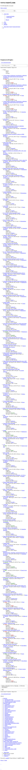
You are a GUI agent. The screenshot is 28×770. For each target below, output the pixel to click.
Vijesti (22, 79)
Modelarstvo (23, 128)
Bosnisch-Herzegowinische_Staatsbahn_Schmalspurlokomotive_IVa (15, 552)
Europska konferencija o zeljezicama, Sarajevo (12, 593)
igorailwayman (7, 595)
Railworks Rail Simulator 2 (8, 459)
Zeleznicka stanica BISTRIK (9, 423)
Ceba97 (6, 176)
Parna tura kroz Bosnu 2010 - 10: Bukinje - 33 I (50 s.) (14, 475)
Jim (5, 513)
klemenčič (6, 143)
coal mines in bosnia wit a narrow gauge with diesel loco (14, 281)
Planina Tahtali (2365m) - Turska (10, 482)
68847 (5, 431)
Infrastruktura (6, 144)
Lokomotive (21, 513)
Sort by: (12, 685)
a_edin (5, 402)
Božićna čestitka (6, 600)
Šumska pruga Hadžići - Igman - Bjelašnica (12, 227)
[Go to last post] (14, 82)
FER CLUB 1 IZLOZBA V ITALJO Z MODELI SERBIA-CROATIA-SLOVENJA (13, 127)
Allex (5, 112)
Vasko (5, 236)
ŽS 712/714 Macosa (7, 561)
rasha (5, 221)
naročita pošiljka (6, 302)
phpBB (7, 758)
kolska (5, 529)
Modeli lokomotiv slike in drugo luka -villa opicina (13, 168)
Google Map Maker (7, 191)
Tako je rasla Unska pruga (8, 496)
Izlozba (4, 430)
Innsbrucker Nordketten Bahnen (9, 652)
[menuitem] (10, 16)
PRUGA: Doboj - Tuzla (8, 220)
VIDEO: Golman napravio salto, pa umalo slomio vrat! (14, 585)
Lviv (4, 444)
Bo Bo (5, 505)
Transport (5, 569)
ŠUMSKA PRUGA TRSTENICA (10, 528)
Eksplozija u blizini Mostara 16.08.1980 (11, 369)
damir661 (6, 331)
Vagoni (22, 120)
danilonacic (6, 354)
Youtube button (6, 543)
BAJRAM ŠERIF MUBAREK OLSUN (11, 630)
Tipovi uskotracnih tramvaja (9, 667)
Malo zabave (5, 198)
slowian (6, 385)
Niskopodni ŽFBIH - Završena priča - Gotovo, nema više (15, 160)
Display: (3, 685)
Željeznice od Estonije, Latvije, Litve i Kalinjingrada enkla (15, 437)
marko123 (6, 303)
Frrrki (5, 193)
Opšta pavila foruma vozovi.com (10, 644)
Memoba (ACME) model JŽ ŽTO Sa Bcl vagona (13, 309)
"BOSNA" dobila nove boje (9, 623)
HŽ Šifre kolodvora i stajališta (9, 519)
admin (5, 79)
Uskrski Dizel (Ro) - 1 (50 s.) (9, 377)
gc (4, 370)
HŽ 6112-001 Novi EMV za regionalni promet (12, 175)
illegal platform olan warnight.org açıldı (11, 94)
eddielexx (6, 461)
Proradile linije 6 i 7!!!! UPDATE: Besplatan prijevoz (14, 273)
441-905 (6, 345)
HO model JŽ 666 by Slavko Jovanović (11, 330)
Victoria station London (8, 401)
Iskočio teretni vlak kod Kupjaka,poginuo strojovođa (14, 408)
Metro (23, 454)
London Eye (5, 468)
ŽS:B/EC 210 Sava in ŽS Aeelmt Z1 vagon (12, 316)
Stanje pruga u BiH (7, 142)
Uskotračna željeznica (7, 355)
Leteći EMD (5, 206)
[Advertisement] (14, 44)
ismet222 (6, 586)
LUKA (5, 128)
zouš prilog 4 (5, 119)
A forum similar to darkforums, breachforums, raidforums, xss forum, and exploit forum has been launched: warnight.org (15, 76)
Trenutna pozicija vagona (8, 288)
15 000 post (5, 504)
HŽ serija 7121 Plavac (7, 183)
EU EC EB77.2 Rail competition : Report (11, 213)
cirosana (6, 161)
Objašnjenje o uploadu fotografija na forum (12, 659)
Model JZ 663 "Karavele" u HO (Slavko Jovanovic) (14, 577)
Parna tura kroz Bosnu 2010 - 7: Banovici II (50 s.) (13, 536)
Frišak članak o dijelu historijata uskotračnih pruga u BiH (15, 361)
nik (5, 310)
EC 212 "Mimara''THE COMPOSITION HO (12, 251)
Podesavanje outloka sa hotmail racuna (11, 615)
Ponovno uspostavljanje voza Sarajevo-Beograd (13, 608)
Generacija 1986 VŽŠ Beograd (9, 235)
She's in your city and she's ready (10, 110)
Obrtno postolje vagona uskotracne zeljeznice (12, 352)
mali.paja (6, 416)
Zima (4, 415)
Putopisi (22, 378)
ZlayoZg (6, 409)
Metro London (6, 452)
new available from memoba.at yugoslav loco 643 (13, 258)
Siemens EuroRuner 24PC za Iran (10, 512)
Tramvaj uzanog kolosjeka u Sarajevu (14, 346)
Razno (22, 200)
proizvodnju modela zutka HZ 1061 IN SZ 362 (13, 337)
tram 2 (5, 253)
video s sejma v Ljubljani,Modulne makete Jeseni (13, 265)
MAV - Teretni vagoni (7, 489)
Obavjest (5, 676)
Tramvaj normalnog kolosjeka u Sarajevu (14, 275)
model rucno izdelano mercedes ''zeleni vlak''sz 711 (13, 295)
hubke (5, 274)
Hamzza (6, 228)
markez (5, 424)
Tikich (5, 438)
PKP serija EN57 (6, 384)
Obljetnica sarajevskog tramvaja (9, 344)
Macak (5, 490)
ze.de (5, 120)
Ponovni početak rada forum (9, 637)
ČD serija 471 (6, 392)
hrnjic (5, 289)
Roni (5, 378)
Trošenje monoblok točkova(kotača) (10, 243)
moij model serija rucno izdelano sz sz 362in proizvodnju (15, 323)
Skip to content (4, 8)
